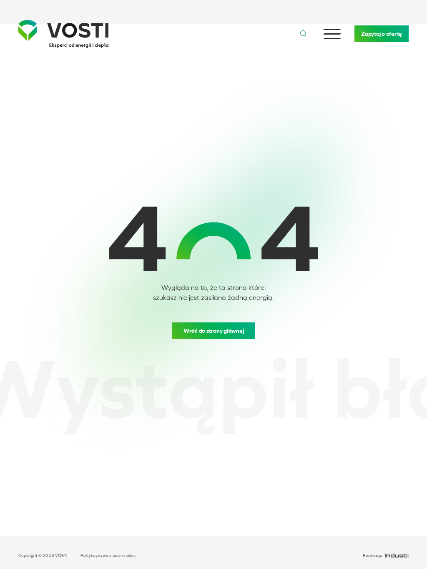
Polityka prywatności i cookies (108, 555)
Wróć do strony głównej (213, 330)
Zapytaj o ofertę (381, 33)
